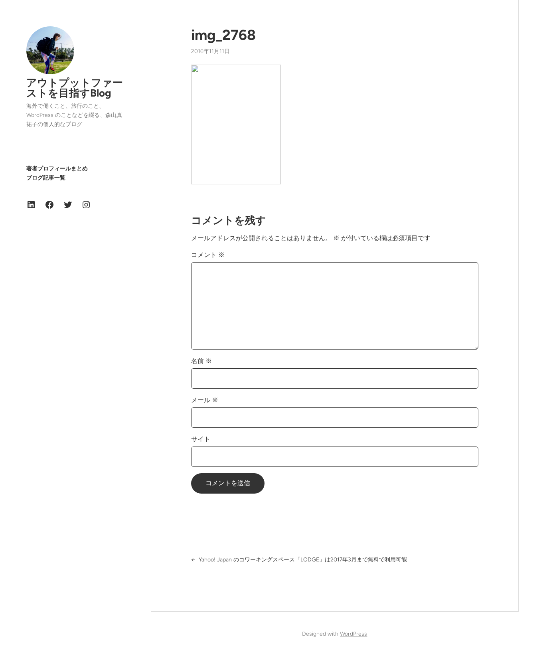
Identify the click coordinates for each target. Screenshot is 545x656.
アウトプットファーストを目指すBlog (74, 87)
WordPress (353, 633)
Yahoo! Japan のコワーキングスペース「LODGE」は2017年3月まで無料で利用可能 (303, 559)
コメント (208, 255)
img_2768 (223, 34)
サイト (200, 439)
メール (204, 400)
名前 (201, 361)
